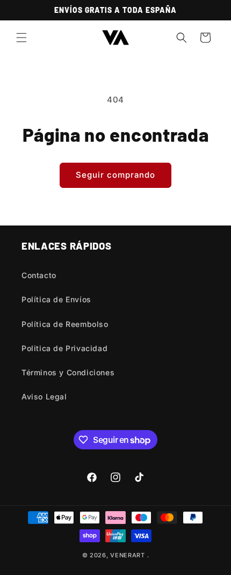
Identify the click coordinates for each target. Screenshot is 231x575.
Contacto (38, 275)
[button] (21, 37)
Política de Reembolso (65, 324)
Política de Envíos (56, 299)
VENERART (127, 555)
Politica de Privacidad (64, 348)
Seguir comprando (115, 175)
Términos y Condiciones (67, 372)
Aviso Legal (44, 396)
